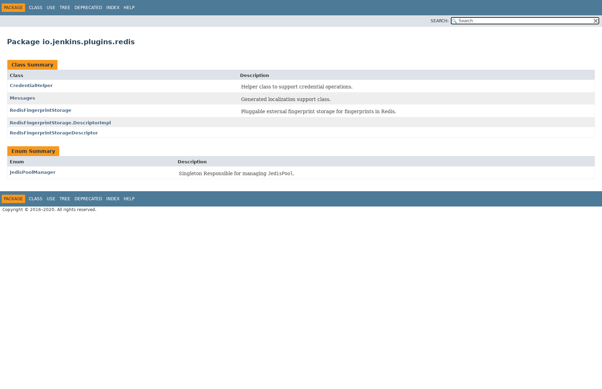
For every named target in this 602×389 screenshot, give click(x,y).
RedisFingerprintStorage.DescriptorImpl (60, 122)
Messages (22, 98)
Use (51, 7)
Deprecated (88, 7)
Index (112, 7)
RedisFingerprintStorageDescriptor (54, 132)
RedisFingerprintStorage (40, 110)
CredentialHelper (31, 85)
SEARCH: (440, 20)
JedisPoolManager (32, 172)
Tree (65, 7)
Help (129, 7)
